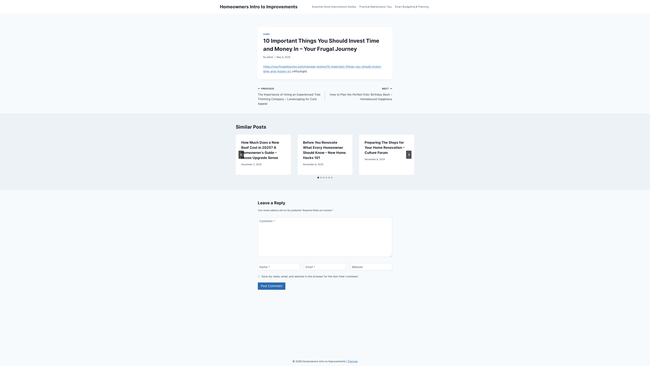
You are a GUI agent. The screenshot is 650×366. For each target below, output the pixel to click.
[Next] (408, 155)
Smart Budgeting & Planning (412, 6)
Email (310, 267)
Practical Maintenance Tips (375, 6)
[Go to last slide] (241, 155)
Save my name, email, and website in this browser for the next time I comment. (310, 276)
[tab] (318, 177)
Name (264, 267)
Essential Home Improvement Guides (334, 6)
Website (357, 267)
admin (270, 57)
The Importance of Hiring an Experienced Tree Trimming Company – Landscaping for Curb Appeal (289, 96)
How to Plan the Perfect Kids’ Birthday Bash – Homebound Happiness (361, 94)
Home (266, 34)
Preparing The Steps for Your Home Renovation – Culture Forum (385, 147)
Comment (267, 221)
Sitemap (353, 361)
